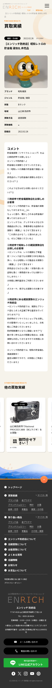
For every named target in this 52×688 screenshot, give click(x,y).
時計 (32, 504)
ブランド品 (13, 500)
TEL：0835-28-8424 (26, 616)
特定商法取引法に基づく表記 (15, 579)
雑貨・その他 (12, 38)
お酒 (39, 504)
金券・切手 (13, 509)
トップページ (15, 487)
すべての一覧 (42, 495)
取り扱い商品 (15, 517)
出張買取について (17, 549)
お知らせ (12, 565)
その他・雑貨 (37, 531)
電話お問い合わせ (29, 651)
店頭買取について (17, 544)
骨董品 (25, 509)
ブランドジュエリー (17, 504)
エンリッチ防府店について (22, 539)
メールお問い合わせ (29, 641)
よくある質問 (15, 554)
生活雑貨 (39, 38)
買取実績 (12, 495)
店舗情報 (12, 560)
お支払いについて (17, 570)
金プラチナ (27, 500)
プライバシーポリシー (13, 582)
